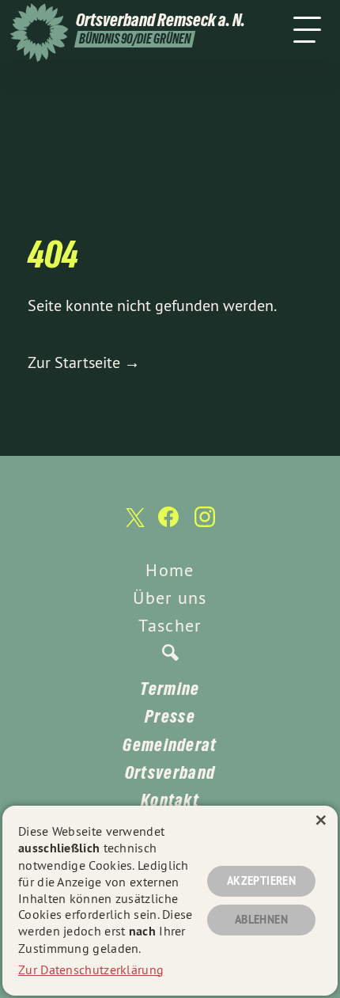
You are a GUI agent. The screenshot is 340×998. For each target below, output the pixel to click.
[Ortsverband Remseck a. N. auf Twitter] (133, 525)
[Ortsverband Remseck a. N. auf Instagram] (205, 525)
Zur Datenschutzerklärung (91, 969)
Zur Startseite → (84, 362)
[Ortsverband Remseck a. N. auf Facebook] (168, 525)
